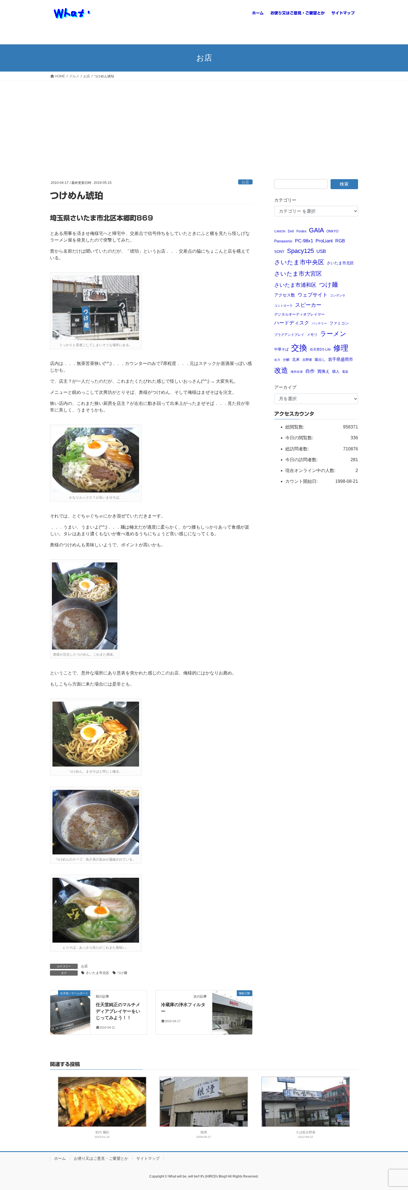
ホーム (60, 1158)
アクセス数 (284, 295)
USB (321, 251)
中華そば (281, 349)
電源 (345, 371)
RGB (340, 240)
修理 (340, 348)
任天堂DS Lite (320, 349)
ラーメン (333, 333)
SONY (279, 252)
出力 (277, 359)
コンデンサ (337, 295)
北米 (296, 359)
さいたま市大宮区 (298, 273)
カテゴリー (285, 200)
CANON (279, 231)
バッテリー (319, 323)
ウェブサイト (313, 295)
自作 (310, 371)
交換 (299, 347)
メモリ (312, 335)
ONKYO (332, 231)
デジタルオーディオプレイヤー (299, 314)
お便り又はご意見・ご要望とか (101, 1158)
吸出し (320, 359)
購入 (335, 371)
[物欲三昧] (232, 1005)
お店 (245, 182)
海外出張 (297, 371)
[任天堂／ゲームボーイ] (70, 1005)
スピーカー (308, 305)
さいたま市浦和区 (295, 285)
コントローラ (283, 305)
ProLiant (324, 240)
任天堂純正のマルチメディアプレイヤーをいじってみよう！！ (118, 1011)
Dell (291, 231)
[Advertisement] (204, 122)
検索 (344, 184)
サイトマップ (148, 1158)
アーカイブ (285, 387)
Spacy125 (300, 251)
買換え (323, 371)
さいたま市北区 (97, 973)
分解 (286, 359)
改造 (281, 370)
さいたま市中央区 (299, 262)
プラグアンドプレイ (289, 334)
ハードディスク (291, 323)
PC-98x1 (304, 240)
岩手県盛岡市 (340, 359)
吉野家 (307, 359)
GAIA (316, 230)
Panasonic (283, 241)
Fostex (301, 231)
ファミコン (339, 323)
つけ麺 (122, 973)
